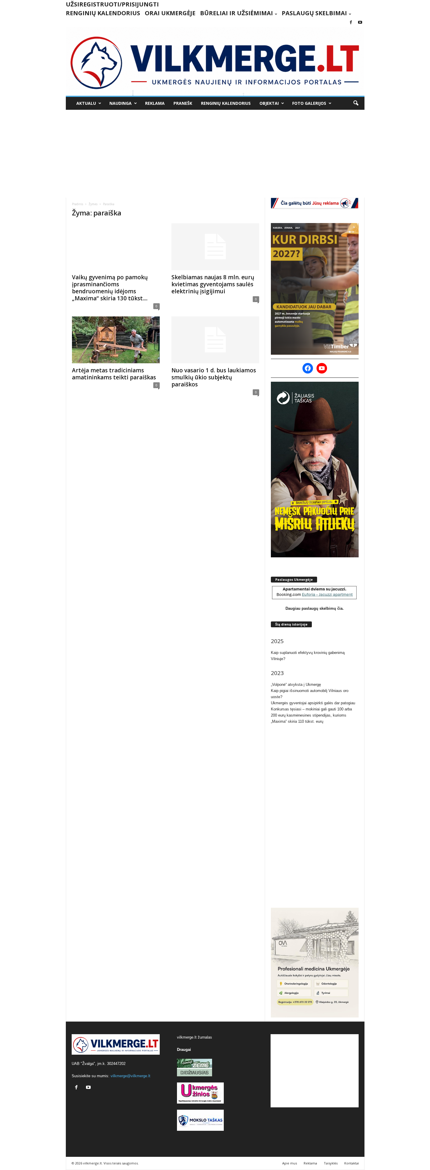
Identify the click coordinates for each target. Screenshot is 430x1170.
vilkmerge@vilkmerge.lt (130, 1076)
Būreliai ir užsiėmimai (236, 13)
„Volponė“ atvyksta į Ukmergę (296, 684)
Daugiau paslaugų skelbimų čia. (314, 608)
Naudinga (120, 103)
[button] (355, 103)
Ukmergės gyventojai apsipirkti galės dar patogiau (313, 703)
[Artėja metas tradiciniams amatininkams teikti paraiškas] (116, 339)
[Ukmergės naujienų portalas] (215, 61)
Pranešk (182, 103)
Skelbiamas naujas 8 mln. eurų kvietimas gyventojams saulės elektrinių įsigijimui (212, 284)
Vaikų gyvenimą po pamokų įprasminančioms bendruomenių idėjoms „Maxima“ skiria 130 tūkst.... (110, 287)
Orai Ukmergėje (170, 13)
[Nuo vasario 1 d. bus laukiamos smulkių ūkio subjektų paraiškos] (215, 339)
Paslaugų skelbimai (314, 13)
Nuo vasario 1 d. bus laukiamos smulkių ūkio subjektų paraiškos (213, 377)
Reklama (155, 103)
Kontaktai (351, 1163)
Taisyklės (331, 1163)
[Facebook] (351, 22)
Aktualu (86, 103)
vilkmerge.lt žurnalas (194, 1037)
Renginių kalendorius (103, 13)
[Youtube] (360, 22)
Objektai (269, 103)
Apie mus (289, 1163)
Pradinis (77, 204)
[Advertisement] (215, 154)
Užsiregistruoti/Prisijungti (112, 4)
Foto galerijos (309, 103)
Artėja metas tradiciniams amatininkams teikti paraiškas (114, 373)
